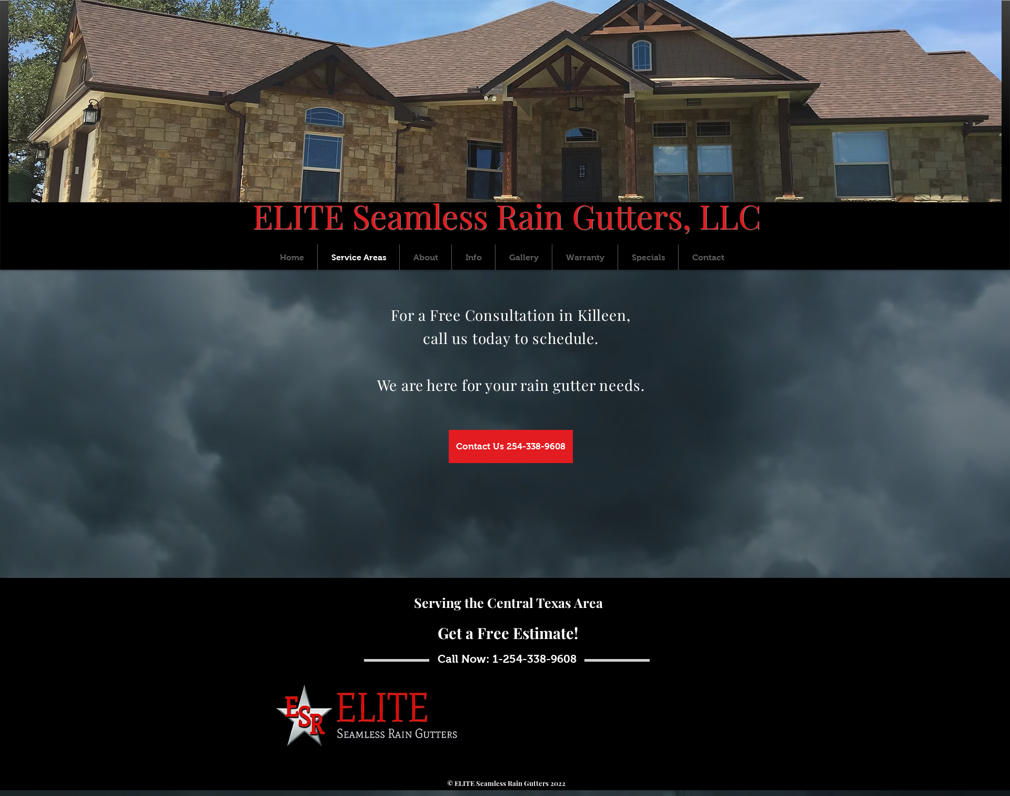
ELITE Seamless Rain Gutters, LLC (506, 215)
